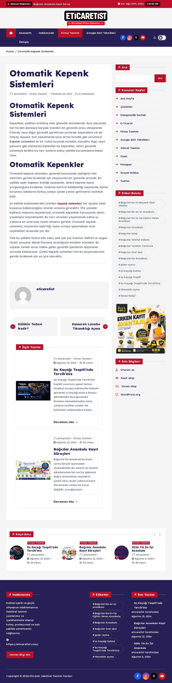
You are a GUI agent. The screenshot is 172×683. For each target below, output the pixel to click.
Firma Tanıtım (70, 32)
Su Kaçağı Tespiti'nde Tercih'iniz (140, 283)
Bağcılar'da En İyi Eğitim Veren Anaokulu (138, 220)
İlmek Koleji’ (128, 295)
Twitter (125, 181)
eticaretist (20, 93)
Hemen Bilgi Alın (20, 654)
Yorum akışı (128, 386)
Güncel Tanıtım (130, 148)
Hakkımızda (46, 32)
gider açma (128, 264)
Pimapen (126, 164)
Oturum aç (127, 369)
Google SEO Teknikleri (101, 32)
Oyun (123, 156)
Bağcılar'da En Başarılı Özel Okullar (136, 204)
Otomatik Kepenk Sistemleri (36, 51)
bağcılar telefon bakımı (135, 239)
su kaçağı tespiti (131, 277)
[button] (155, 534)
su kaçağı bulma (131, 270)
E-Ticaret (126, 123)
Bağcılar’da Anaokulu (134, 258)
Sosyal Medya (129, 172)
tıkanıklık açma (130, 289)
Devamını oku (64, 422)
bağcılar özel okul (132, 252)
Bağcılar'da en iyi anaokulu (137, 211)
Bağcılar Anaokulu (132, 227)
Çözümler (126, 106)
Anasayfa (25, 32)
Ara (124, 67)
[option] (34, 554)
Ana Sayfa (127, 98)
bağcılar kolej (129, 233)
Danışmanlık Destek (133, 115)
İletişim (24, 42)
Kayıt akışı (127, 378)
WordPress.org (130, 394)
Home (10, 51)
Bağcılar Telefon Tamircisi (137, 246)
